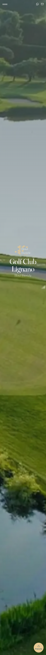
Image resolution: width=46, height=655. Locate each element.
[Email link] (42, 4)
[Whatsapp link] (37, 4)
